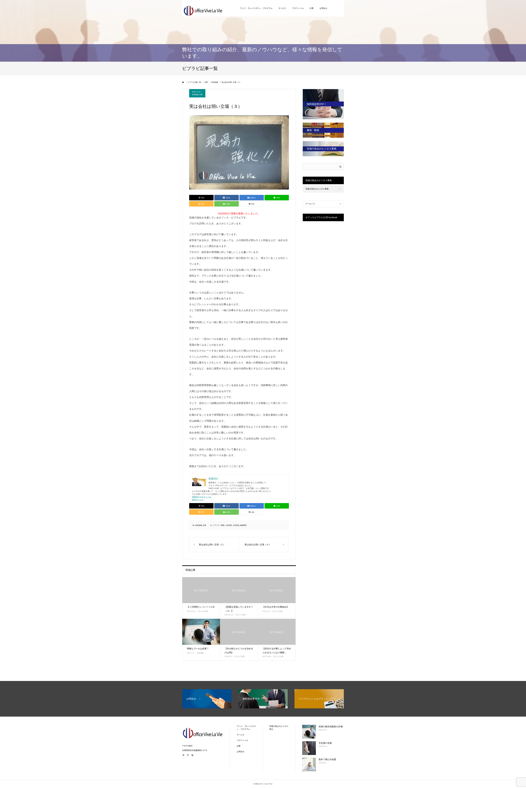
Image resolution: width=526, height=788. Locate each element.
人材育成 (236, 525)
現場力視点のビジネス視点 (278, 727)
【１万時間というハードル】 (201, 607)
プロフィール (298, 8)
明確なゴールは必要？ (198, 648)
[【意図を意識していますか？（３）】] (239, 590)
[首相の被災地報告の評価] (309, 732)
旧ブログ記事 (203, 611)
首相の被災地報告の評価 (331, 726)
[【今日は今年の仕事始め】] (277, 590)
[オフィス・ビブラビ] (202, 8)
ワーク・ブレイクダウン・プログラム (256, 8)
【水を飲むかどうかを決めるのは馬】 (239, 650)
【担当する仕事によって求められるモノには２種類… (276, 650)
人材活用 (228, 525)
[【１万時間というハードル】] (201, 590)
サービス (282, 8)
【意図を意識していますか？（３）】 (239, 609)
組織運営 (243, 525)
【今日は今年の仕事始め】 (275, 607)
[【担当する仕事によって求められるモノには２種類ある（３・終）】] (277, 632)
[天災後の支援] (309, 748)
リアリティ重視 (218, 525)
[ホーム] (183, 82)
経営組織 (195, 95)
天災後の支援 (325, 743)
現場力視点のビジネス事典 (317, 189)
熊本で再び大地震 (327, 759)
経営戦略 (200, 653)
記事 (312, 8)
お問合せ (323, 8)
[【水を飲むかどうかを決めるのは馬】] (239, 632)
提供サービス (198, 500)
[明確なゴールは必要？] (201, 632)
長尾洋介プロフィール (201, 497)
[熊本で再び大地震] (309, 764)
